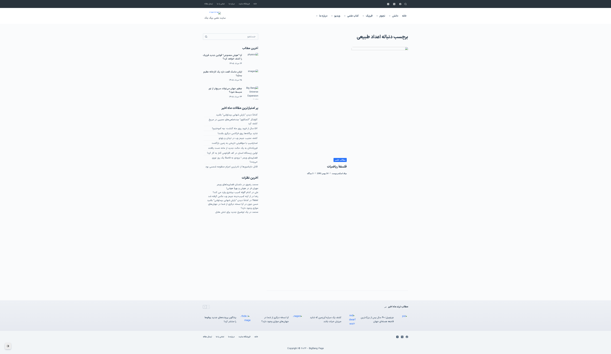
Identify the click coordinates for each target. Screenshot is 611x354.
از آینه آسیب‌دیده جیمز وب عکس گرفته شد (229, 196)
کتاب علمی (353, 16)
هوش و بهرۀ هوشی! (236, 188)
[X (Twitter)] (394, 4)
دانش (395, 16)
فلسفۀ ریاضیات (337, 166)
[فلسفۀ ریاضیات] (379, 166)
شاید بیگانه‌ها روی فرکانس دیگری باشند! (237, 133)
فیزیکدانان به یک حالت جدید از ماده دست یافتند (232, 148)
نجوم (382, 16)
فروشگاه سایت (244, 4)
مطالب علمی (340, 160)
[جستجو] (405, 4)
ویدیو (337, 16)
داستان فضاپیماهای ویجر (229, 184)
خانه (255, 4)
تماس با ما (221, 4)
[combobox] (233, 36)
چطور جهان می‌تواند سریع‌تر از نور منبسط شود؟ (225, 90)
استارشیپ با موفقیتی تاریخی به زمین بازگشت (234, 143)
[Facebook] (400, 4)
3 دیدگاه (310, 173)
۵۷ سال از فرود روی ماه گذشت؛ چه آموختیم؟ (234, 128)
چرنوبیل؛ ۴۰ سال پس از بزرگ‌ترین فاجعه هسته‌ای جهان (377, 319)
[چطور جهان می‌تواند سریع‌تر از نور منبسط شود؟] (251, 92)
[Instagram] (388, 4)
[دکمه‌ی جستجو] (206, 36)
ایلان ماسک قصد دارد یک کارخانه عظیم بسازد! (222, 73)
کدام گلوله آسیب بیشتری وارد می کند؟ (232, 192)
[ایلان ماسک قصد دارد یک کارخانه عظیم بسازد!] (251, 76)
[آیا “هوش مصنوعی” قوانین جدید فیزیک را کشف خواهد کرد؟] (251, 59)
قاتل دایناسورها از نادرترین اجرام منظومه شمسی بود (231, 167)
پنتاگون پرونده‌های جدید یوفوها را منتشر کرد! (220, 319)
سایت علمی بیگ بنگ (214, 18)
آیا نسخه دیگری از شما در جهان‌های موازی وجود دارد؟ (275, 319)
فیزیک (369, 16)
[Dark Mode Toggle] (8, 346)
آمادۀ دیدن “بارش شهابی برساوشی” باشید (236, 115)
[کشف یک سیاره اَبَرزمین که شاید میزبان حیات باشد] (350, 320)
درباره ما (232, 4)
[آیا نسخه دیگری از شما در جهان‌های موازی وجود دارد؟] (297, 319)
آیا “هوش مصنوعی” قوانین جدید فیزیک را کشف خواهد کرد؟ (222, 57)
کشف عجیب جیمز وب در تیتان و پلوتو (238, 138)
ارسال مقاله (208, 4)
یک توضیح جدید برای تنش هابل (231, 212)
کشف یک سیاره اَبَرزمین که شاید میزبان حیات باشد (325, 319)
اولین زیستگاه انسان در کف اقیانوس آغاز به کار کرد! (232, 153)
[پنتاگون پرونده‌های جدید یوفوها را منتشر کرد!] (245, 319)
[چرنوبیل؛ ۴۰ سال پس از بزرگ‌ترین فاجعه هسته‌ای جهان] (402, 319)
